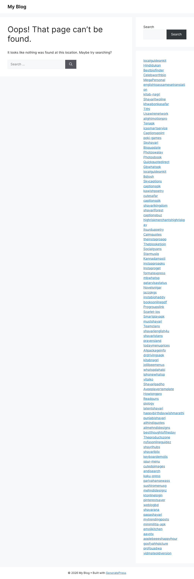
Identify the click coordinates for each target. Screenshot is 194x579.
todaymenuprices (156, 345)
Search (148, 27)
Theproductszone (156, 437)
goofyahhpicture (155, 543)
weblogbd (151, 505)
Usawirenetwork (155, 114)
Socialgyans (152, 249)
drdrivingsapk (153, 355)
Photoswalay (153, 152)
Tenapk (149, 123)
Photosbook (152, 157)
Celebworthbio (154, 75)
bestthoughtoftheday (159, 432)
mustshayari (152, 321)
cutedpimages (154, 466)
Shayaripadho (153, 384)
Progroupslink (153, 307)
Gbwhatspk (152, 167)
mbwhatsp (151, 278)
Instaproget (152, 268)
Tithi (146, 109)
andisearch (151, 471)
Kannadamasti (154, 258)
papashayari (152, 514)
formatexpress (154, 273)
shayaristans (153, 336)
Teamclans (151, 326)
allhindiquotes (154, 423)
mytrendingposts (156, 519)
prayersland (152, 341)
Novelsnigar (152, 287)
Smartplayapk (153, 316)
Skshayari (150, 143)
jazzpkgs (150, 292)
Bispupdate (152, 147)
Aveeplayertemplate (158, 389)
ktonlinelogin (153, 495)
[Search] (70, 64)
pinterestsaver (154, 500)
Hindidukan (152, 65)
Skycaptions (152, 181)
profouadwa (152, 548)
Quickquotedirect (156, 162)
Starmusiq (151, 254)
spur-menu (151, 461)
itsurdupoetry (153, 229)
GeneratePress (116, 573)
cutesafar (150, 196)
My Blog (17, 6)
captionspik (152, 186)
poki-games (152, 138)
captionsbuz (152, 215)
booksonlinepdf (155, 302)
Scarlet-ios (151, 312)
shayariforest (153, 210)
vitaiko (148, 379)
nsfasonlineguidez (157, 442)
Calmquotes (152, 234)
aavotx (148, 534)
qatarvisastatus (155, 283)
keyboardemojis (155, 457)
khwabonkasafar (156, 104)
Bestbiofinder (153, 70)
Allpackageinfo (154, 350)
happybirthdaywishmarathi (163, 413)
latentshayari (153, 408)
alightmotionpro (155, 118)
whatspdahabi (154, 370)
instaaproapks (154, 263)
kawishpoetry (153, 191)
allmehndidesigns (156, 428)
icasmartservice (155, 128)
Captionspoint (153, 133)
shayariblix (151, 452)
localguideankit (154, 61)
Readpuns (151, 399)
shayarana (151, 510)
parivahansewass (156, 481)
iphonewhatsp (154, 374)
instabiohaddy (154, 297)
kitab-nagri (151, 94)
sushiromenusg (155, 486)
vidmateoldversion (157, 553)
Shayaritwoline (154, 99)
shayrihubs (151, 447)
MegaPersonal (154, 80)
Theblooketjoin (154, 244)
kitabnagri (151, 360)
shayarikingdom (155, 205)
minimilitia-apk (154, 524)
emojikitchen (153, 529)
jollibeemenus (153, 365)
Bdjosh (148, 176)
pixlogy (148, 403)
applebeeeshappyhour (160, 539)
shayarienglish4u (156, 331)
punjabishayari (154, 418)
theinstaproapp (154, 239)
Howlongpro (152, 394)
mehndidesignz (155, 490)
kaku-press (151, 476)
